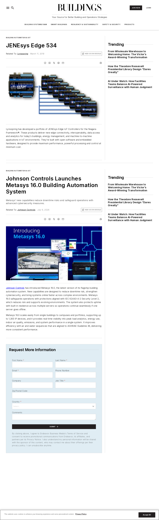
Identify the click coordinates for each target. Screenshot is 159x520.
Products (129, 24)
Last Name (61, 360)
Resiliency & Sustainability (84, 24)
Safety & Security (111, 24)
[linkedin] (49, 63)
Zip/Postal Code (19, 391)
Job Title (60, 380)
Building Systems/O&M (36, 24)
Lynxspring (22, 53)
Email (15, 370)
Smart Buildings (59, 24)
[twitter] (54, 63)
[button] (8, 8)
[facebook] (45, 63)
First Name (18, 360)
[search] (12, 8)
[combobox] (54, 406)
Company (16, 380)
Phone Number (62, 370)
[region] (79, 515)
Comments (17, 412)
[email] (63, 63)
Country (16, 401)
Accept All (147, 515)
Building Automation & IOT (18, 38)
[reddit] (58, 63)
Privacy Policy (80, 514)
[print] (100, 63)
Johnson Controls (26, 210)
